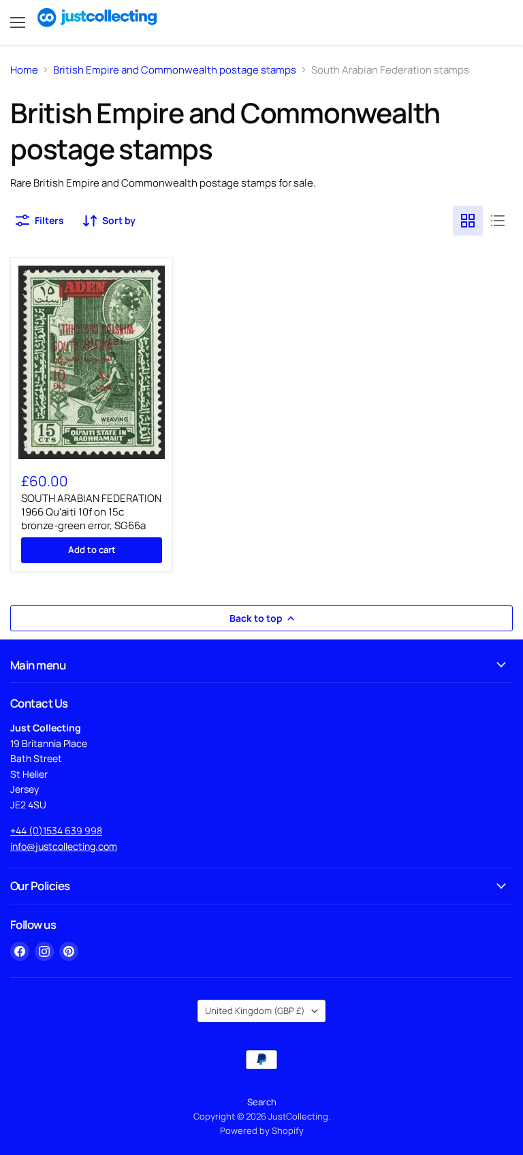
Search (261, 1102)
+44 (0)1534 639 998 (56, 830)
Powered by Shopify (262, 1130)
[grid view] (468, 221)
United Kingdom (255, 1010)
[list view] (498, 221)
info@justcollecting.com (63, 846)
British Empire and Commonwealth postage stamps (174, 70)
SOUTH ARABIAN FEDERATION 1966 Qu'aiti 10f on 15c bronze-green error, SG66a (91, 511)
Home (24, 70)
